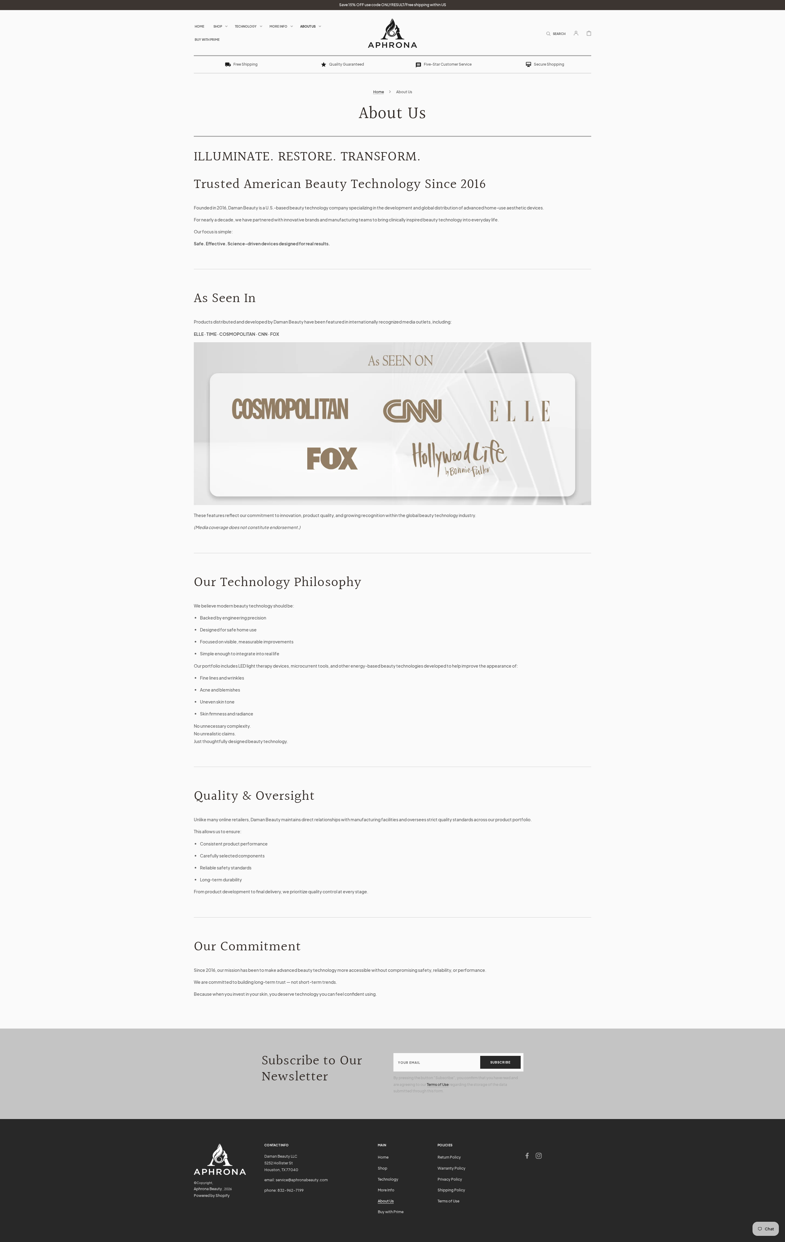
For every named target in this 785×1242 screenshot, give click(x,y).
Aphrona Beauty (208, 1188)
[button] (555, 33)
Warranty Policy (451, 1168)
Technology (388, 1179)
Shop (382, 1168)
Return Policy (449, 1157)
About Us (386, 1201)
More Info (386, 1190)
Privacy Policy (450, 1179)
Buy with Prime (391, 1211)
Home (378, 92)
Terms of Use (438, 1084)
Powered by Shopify (212, 1195)
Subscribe (500, 1062)
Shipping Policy (451, 1190)
